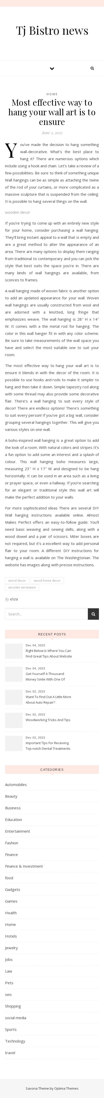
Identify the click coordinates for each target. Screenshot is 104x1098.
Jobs (9, 959)
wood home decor (47, 580)
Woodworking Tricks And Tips (48, 720)
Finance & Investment (24, 866)
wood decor (17, 580)
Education (13, 819)
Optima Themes (66, 1088)
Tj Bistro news (52, 30)
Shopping (13, 1006)
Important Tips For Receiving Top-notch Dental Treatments (48, 746)
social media (15, 1017)
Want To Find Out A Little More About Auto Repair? (48, 699)
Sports (11, 1029)
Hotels (11, 936)
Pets (9, 982)
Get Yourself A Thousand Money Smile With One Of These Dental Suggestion (45, 677)
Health (11, 912)
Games (11, 901)
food (9, 877)
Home (52, 94)
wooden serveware (22, 587)
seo (8, 994)
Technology (15, 1041)
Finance (11, 854)
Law (8, 971)
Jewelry (11, 947)
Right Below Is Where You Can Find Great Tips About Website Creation (49, 654)
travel (10, 1052)
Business (13, 807)
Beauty (11, 796)
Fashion (11, 842)
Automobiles (16, 784)
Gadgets (12, 889)
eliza (14, 599)
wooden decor (17, 212)
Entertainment (17, 831)
